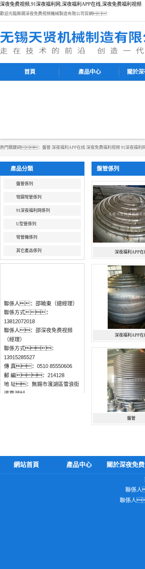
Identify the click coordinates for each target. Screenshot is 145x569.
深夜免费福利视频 (103, 147)
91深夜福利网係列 (33, 210)
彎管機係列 (26, 237)
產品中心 (89, 72)
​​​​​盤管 (46, 147)
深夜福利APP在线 (68, 147)
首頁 (30, 72)
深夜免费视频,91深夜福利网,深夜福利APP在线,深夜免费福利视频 (70, 4)
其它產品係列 (29, 250)
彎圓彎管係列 (29, 197)
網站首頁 (26, 464)
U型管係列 (26, 223)
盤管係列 (24, 183)
